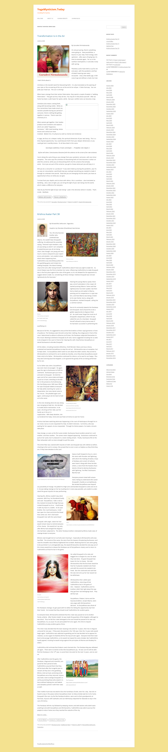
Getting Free (109, 46)
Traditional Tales (65, 725)
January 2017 (110, 353)
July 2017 (108, 339)
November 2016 (111, 358)
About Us (50, 18)
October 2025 (110, 109)
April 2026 (109, 95)
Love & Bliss (109, 41)
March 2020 (109, 265)
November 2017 (111, 330)
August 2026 (109, 85)
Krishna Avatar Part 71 (112, 44)
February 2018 (110, 323)
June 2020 (109, 258)
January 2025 (110, 130)
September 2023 (111, 167)
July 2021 (108, 228)
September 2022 (111, 195)
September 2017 (111, 335)
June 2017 (109, 342)
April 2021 (109, 234)
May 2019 (109, 288)
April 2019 (109, 290)
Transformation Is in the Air (51, 35)
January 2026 (110, 102)
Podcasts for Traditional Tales (56, 720)
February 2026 (110, 99)
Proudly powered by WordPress (45, 744)
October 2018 (110, 304)
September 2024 (111, 139)
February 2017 (110, 351)
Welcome (40, 18)
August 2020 (109, 253)
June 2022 (109, 202)
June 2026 (109, 90)
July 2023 (108, 172)
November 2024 (111, 134)
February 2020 (110, 267)
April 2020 (109, 262)
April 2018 (109, 318)
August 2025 (109, 113)
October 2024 (110, 137)
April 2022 (109, 207)
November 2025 (111, 106)
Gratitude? (117, 64)
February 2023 (110, 183)
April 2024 (109, 151)
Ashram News (110, 372)
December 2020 (110, 244)
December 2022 (110, 188)
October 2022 (110, 193)
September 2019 (111, 279)
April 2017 (109, 346)
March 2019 (109, 293)
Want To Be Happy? (120, 60)
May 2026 (109, 92)
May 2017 (109, 344)
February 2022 (110, 211)
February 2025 (110, 127)
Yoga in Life (109, 386)
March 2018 (109, 321)
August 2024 (109, 141)
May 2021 (109, 232)
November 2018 (111, 302)
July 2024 (108, 144)
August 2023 (109, 169)
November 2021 (111, 218)
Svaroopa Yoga (110, 379)
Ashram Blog (76, 18)
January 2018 (110, 325)
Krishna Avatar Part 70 (112, 48)
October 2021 (110, 221)
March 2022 (109, 209)
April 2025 (109, 123)
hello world (109, 62)
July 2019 (108, 283)
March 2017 (109, 349)
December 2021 (110, 216)
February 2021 (110, 239)
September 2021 (111, 223)
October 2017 (110, 332)
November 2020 (111, 246)
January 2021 (110, 241)
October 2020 (110, 248)
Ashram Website (62, 18)
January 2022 (110, 214)
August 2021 (109, 225)
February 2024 (110, 155)
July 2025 (108, 116)
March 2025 (109, 125)
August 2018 (109, 309)
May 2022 (109, 204)
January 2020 (110, 269)
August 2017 (109, 337)
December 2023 (110, 160)
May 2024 (109, 148)
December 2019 (110, 272)
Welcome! (109, 384)
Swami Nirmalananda (85, 202)
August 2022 (109, 197)
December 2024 (110, 132)
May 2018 (109, 316)
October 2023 (110, 165)
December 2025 (110, 104)
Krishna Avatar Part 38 (48, 214)
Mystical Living (62, 202)
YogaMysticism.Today (51, 9)
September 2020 (111, 251)
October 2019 (110, 276)
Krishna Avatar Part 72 (112, 39)
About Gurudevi (111, 370)
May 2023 (109, 176)
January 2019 (110, 297)
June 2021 (109, 230)
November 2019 (111, 274)
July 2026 (108, 88)
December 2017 (110, 328)
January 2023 (110, 186)
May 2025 (109, 120)
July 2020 (108, 255)
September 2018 (111, 307)
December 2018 (110, 300)
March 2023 (109, 181)
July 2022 (108, 200)
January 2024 (110, 158)
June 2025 (109, 118)
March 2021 (109, 237)
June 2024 (109, 146)
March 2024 (109, 153)
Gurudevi (54, 202)
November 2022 (111, 190)
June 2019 (109, 286)
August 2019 (109, 281)
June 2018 (109, 314)
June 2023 (109, 174)
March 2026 (109, 97)
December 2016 (110, 356)
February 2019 (110, 295)
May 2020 (109, 260)
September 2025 (111, 111)
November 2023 (111, 162)
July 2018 (108, 311)
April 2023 (109, 179)
